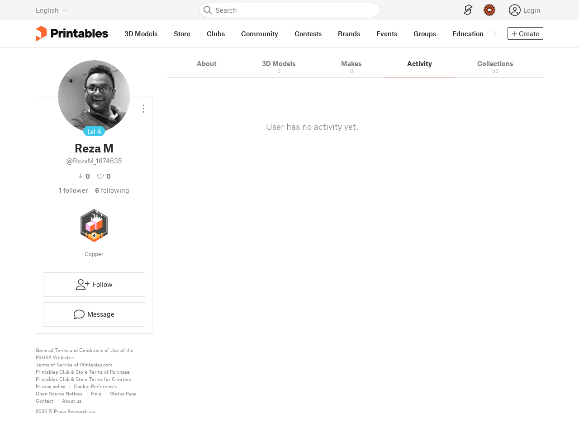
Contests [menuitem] (308, 33)
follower (73, 190)
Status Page (123, 393)
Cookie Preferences (95, 386)
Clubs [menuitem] (216, 33)
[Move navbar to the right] (494, 33)
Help (96, 393)
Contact (44, 401)
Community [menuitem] (259, 33)
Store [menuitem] (182, 33)
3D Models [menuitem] (140, 33)
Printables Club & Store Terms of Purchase (83, 372)
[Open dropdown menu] (143, 105)
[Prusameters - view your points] (489, 10)
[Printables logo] (72, 34)
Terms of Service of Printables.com (74, 364)
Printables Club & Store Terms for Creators (83, 379)
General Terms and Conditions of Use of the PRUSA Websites (84, 353)
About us (71, 401)
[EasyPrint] (468, 10)
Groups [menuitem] (424, 33)
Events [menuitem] (386, 33)
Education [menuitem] (468, 33)
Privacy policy (50, 386)
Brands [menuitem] (349, 33)
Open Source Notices (59, 393)
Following (112, 190)
